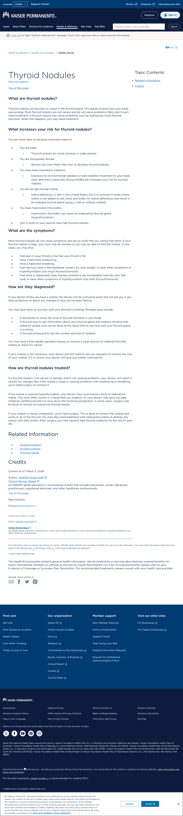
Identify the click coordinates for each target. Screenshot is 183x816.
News (51, 636)
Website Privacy (56, 708)
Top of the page (18, 493)
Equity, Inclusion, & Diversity (63, 657)
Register (150, 15)
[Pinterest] (30, 733)
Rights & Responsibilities (105, 713)
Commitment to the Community (65, 650)
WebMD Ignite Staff (25, 521)
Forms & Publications (105, 629)
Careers (52, 671)
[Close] (178, 804)
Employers (146, 4)
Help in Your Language (14, 719)
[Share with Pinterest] (35, 582)
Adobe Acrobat (38, 778)
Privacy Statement (61, 813)
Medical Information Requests (109, 650)
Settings (130, 804)
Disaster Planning (146, 708)
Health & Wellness (66, 26)
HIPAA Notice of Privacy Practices (64, 713)
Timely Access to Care (15, 650)
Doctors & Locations (41, 26)
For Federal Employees (151, 629)
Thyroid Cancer (29, 452)
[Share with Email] (11, 582)
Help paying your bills (169, 4)
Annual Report (56, 664)
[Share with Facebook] (19, 582)
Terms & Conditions (102, 708)
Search (174, 26)
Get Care (86, 26)
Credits (139, 86)
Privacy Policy (45, 548)
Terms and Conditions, (43, 813)
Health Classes (11, 636)
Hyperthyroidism (30, 444)
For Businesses (146, 622)
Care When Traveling (14, 643)
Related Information (21, 505)
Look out (16, 35)
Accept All (150, 804)
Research (53, 643)
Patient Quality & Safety (61, 629)
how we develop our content (74, 548)
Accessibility (9, 708)
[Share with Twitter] (27, 582)
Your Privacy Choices (58, 719)
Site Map (142, 719)
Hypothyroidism (30, 448)
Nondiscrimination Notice (15, 713)
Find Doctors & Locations (17, 629)
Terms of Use (26, 548)
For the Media (55, 677)
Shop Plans (19, 26)
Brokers (130, 4)
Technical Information (148, 713)
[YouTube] (22, 733)
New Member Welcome (106, 622)
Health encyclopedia (43, 52)
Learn (6, 26)
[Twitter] (6, 733)
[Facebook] (14, 733)
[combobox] (139, 26)
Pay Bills (100, 26)
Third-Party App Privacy (105, 719)
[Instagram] (39, 733)
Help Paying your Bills (105, 643)
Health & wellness (18, 52)
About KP (53, 622)
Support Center (40, 4)
